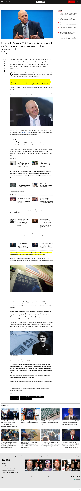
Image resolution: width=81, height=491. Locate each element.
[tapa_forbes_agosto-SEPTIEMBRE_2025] (75, 465)
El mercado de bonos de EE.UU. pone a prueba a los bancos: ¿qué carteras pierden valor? (70, 422)
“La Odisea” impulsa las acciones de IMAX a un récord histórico (30, 421)
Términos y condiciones (32, 476)
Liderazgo (14, 456)
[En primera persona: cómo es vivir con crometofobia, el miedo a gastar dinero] (13, 185)
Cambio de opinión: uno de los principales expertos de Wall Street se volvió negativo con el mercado (46, 245)
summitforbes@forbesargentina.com (11, 468)
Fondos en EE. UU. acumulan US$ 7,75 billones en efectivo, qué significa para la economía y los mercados (30, 445)
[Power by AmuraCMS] (77, 479)
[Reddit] (4, 68)
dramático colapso (26, 132)
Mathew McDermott (26, 398)
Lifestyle (40, 456)
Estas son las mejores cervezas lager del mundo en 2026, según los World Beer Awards (68, 23)
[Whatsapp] (4, 61)
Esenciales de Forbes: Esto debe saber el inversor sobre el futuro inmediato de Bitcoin (23, 200)
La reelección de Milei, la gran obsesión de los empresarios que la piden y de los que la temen (50, 444)
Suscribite (71, 1)
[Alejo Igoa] (47, 465)
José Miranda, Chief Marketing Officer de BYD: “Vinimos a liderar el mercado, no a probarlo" (68, 37)
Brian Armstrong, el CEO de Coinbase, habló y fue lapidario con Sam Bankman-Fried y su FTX (23, 245)
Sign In (78, 1)
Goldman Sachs (14, 398)
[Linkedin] (4, 71)
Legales (39, 476)
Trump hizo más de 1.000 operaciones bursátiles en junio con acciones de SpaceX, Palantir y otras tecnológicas (70, 445)
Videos (58, 456)
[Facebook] (4, 66)
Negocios (32, 456)
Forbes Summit (68, 456)
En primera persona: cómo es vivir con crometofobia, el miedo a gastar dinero (23, 185)
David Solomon (39, 396)
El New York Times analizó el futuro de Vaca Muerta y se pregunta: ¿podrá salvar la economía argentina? (9, 445)
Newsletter (8, 476)
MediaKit (3, 476)
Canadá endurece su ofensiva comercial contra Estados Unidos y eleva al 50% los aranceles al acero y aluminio (9, 423)
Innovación (4, 456)
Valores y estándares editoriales (21, 476)
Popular (60, 10)
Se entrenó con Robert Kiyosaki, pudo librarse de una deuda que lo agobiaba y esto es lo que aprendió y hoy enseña (46, 201)
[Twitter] (4, 64)
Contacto (12, 476)
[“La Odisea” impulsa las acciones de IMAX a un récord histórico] (30, 414)
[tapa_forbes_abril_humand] (38, 465)
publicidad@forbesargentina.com (11, 465)
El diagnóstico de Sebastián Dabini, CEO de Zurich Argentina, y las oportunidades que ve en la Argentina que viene (68, 14)
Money (23, 456)
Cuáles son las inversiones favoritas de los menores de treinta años (46, 185)
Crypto (22, 396)
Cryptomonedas (30, 396)
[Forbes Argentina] (40, 2)
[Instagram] (75, 476)
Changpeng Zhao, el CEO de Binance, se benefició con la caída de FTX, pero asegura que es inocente (23, 164)
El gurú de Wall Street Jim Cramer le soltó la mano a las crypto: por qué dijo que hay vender (46, 164)
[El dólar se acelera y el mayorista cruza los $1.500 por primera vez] (50, 414)
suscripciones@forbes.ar (11, 470)
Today (77, 456)
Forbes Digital (4, 51)
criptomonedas (14, 396)
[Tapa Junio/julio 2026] (29, 465)
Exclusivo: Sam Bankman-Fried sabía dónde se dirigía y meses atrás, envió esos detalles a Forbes (23, 222)
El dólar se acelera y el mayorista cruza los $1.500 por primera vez (50, 422)
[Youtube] (77, 476)
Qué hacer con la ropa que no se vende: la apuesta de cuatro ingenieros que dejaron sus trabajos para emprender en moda (68, 28)
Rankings (49, 456)
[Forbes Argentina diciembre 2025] (57, 465)
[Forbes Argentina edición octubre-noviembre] (66, 465)
